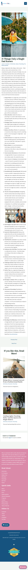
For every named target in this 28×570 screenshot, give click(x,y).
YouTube (4, 519)
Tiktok (3, 513)
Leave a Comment (6, 63)
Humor (17, 63)
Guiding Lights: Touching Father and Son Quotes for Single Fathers (12, 417)
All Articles (12, 63)
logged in (10, 437)
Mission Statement (6, 496)
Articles (3, 490)
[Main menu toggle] (25, 3)
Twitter (3, 515)
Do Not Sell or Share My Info (14, 535)
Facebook (4, 511)
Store (3, 492)
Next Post (14, 343)
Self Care (4, 480)
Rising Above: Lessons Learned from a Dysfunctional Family (13, 381)
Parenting (21, 63)
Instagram (4, 517)
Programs (4, 498)
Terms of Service (5, 505)
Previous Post (14, 339)
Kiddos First (4, 475)
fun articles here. (13, 334)
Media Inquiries (5, 494)
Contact (3, 500)
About (3, 488)
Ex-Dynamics (5, 473)
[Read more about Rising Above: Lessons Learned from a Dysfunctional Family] (14, 367)
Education (10, 383)
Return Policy (5, 501)
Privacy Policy (5, 503)
